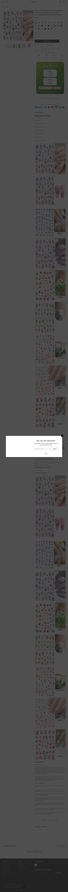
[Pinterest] (46, 454)
